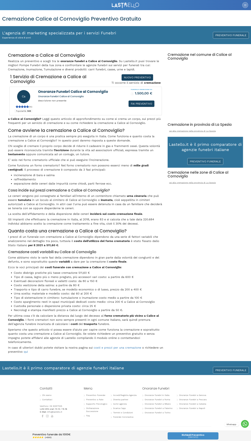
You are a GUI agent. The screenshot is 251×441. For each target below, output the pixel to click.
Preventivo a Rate (94, 399)
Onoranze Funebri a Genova (192, 395)
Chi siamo (47, 395)
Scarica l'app (119, 408)
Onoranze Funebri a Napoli (192, 408)
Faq (88, 415)
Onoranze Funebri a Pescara (193, 399)
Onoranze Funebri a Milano (158, 404)
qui (26, 351)
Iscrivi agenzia (120, 404)
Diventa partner (120, 399)
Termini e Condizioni (123, 412)
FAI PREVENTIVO (141, 103)
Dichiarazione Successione (92, 409)
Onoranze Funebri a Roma (157, 399)
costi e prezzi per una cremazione (117, 347)
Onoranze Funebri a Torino (158, 412)
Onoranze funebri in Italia (157, 395)
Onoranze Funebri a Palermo (159, 408)
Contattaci (47, 399)
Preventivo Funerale (95, 395)
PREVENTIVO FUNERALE (230, 35)
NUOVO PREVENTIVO (137, 77)
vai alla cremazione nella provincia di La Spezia (192, 131)
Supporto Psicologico (96, 404)
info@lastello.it (54, 412)
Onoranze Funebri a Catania (192, 404)
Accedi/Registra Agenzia (125, 395)
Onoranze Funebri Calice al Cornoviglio (73, 91)
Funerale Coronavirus (123, 417)
